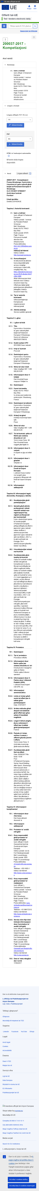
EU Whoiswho (7, 1088)
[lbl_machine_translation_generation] (9, 156)
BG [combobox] (9, 139)
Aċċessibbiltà (7, 1050)
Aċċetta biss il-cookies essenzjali (22, 1186)
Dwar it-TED (7, 1061)
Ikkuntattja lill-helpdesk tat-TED (13, 1021)
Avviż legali (6, 1042)
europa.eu (19, 1111)
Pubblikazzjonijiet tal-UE (11, 1092)
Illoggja (29, 8)
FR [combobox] (9, 120)
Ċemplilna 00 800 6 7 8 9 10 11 (13, 1121)
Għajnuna (6, 1016)
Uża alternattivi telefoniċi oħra (13, 1125)
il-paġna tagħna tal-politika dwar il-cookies (21, 1160)
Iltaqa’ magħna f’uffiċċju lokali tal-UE (15, 1129)
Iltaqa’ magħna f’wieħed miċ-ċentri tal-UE (17, 1133)
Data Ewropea (7, 1080)
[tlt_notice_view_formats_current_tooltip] (30, 173)
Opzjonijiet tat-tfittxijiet (28, 31)
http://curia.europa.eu (21, 955)
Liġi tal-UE (6, 1076)
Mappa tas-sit (7, 1065)
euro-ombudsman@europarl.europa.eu (23, 905)
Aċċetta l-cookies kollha (18, 1179)
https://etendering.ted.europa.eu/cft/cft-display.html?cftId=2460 (23, 274)
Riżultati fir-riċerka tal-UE (11, 1084)
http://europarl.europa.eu (22, 255)
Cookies (5, 1046)
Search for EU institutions (11, 1144)
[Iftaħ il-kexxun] (5, 39)
